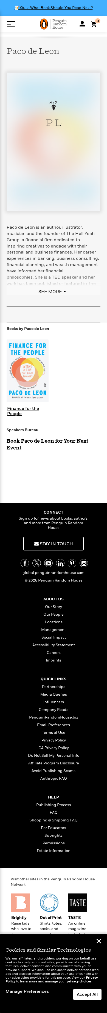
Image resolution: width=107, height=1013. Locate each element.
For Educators (53, 827)
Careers (54, 652)
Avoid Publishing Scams (53, 770)
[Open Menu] (11, 24)
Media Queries (53, 694)
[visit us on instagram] (84, 563)
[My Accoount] (82, 24)
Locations (54, 622)
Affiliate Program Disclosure (53, 763)
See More (50, 292)
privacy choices (79, 981)
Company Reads (53, 709)
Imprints (53, 660)
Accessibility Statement (53, 645)
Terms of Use (53, 732)
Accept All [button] (87, 994)
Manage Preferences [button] (27, 991)
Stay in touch (56, 544)
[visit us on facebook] (25, 563)
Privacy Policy (53, 740)
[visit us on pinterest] (72, 563)
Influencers (53, 702)
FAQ (54, 812)
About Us (53, 599)
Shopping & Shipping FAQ (53, 820)
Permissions (54, 843)
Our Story (53, 606)
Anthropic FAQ (53, 778)
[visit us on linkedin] (60, 563)
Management (53, 629)
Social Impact (53, 637)
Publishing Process (53, 805)
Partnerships (53, 686)
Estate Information (54, 850)
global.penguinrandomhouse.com (53, 572)
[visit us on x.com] (36, 563)
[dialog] (53, 973)
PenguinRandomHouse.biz (53, 717)
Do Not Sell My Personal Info (53, 755)
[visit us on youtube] (48, 563)
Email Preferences (53, 725)
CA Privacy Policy (53, 747)
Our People (53, 614)
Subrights (53, 835)
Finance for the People (23, 411)
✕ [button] (98, 942)
